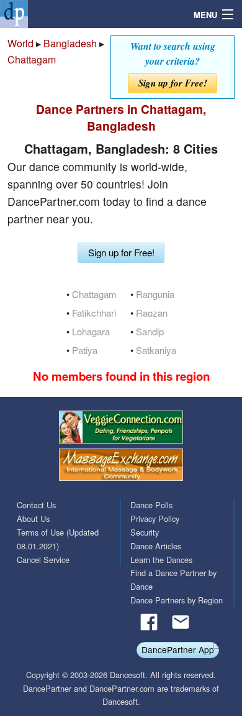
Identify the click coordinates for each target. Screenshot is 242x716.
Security (144, 532)
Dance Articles (155, 546)
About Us (33, 518)
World (20, 43)
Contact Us (36, 505)
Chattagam (31, 59)
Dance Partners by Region (176, 600)
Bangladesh (70, 43)
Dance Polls (151, 505)
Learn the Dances (161, 559)
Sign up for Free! (172, 83)
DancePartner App (177, 649)
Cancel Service (43, 559)
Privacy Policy (154, 518)
